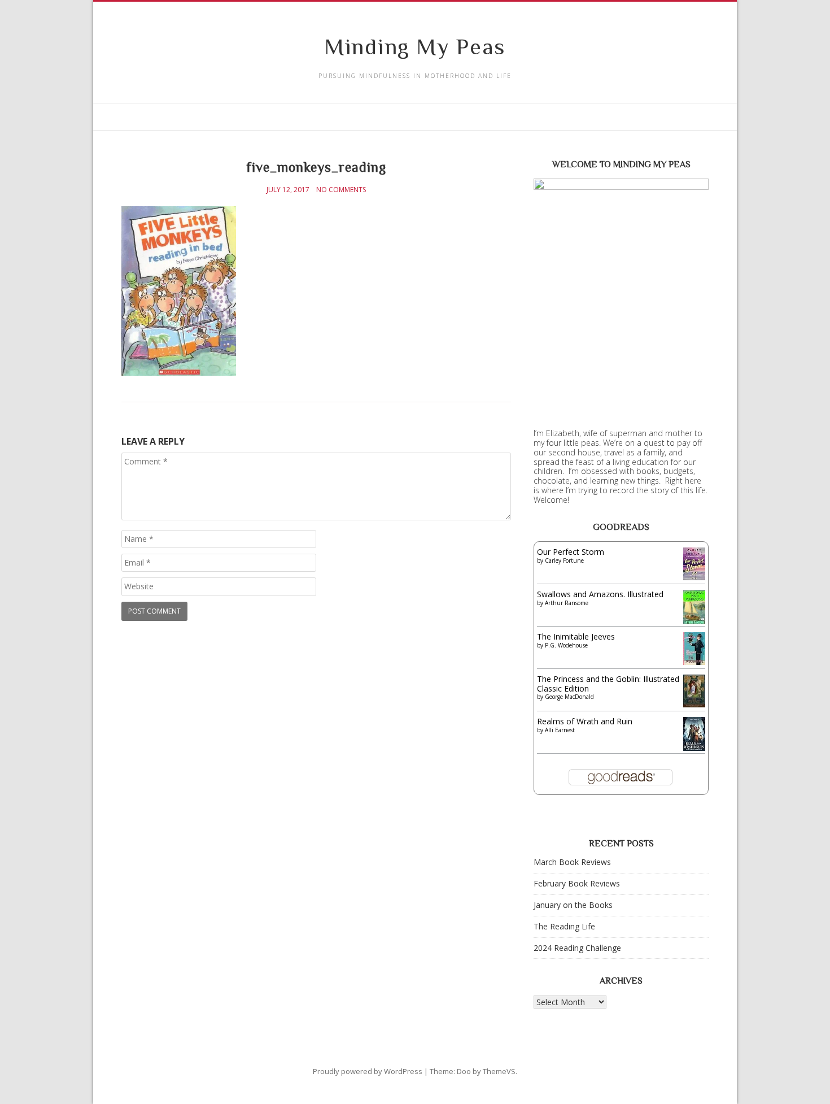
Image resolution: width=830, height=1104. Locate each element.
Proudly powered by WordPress (367, 1071)
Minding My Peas (415, 46)
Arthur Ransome (566, 603)
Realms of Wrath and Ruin (584, 721)
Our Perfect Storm (570, 551)
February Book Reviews (577, 883)
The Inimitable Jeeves (576, 636)
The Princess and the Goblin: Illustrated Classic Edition (608, 683)
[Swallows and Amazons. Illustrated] (694, 621)
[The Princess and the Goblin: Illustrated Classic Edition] (694, 704)
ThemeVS (499, 1071)
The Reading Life (564, 926)
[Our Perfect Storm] (694, 577)
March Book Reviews (572, 862)
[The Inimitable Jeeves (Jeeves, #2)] (694, 662)
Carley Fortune (564, 560)
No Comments (341, 190)
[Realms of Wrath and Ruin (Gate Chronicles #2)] (694, 749)
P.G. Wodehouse (566, 645)
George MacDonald (569, 697)
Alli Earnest (560, 730)
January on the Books (573, 904)
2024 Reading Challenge (577, 947)
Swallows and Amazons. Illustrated (600, 594)
